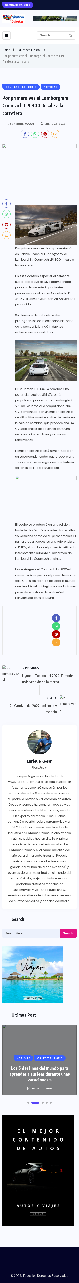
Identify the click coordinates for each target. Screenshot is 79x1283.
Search (68, 933)
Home (6, 50)
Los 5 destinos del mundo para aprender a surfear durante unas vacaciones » (39, 1074)
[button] (28, 1103)
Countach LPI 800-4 (31, 50)
